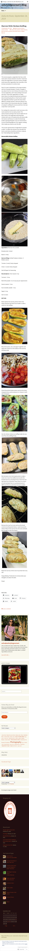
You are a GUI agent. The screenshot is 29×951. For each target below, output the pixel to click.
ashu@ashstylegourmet (10, 643)
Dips (14, 736)
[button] (11, 678)
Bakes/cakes (18, 735)
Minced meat (23, 739)
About (8, 901)
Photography (15, 742)
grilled (20, 738)
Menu (2, 10)
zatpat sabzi (19, 745)
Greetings (5, 833)
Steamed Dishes (17, 744)
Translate (12, 784)
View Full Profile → (5, 655)
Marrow (3, 31)
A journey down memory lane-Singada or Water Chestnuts (11, 867)
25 (9, 921)
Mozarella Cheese (17, 31)
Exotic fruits (6, 738)
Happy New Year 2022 (7, 845)
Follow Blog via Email (7, 705)
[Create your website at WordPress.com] (14, 1)
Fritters (16, 738)
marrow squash (8, 31)
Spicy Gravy (12, 744)
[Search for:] (26, 10)
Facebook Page (6, 762)
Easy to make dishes (20, 736)
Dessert (11, 736)
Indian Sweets (7, 739)
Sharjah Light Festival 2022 (9, 830)
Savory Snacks (6, 744)
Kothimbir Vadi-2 (10, 883)
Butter (18, 29)
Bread (22, 735)
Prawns (25, 742)
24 (7, 921)
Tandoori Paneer (10, 897)
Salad (3, 744)
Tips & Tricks (22, 744)
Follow (4, 716)
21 (15, 919)
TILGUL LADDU (10, 887)
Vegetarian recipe (6, 745)
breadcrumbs (14, 29)
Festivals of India (12, 738)
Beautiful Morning (7, 836)
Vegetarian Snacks (13, 745)
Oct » (14, 925)
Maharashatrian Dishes (15, 739)
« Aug (6, 925)
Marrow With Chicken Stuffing (13, 26)
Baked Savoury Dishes (19, 28)
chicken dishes (4, 29)
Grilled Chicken (24, 29)
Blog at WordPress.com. (6, 935)
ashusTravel (4, 735)
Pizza (23, 742)
